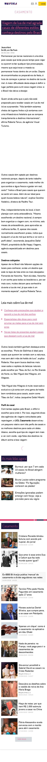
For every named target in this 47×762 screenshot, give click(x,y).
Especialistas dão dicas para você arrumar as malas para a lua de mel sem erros (23, 323)
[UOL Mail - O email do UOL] (32, 3)
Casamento (23, 12)
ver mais (22, 739)
